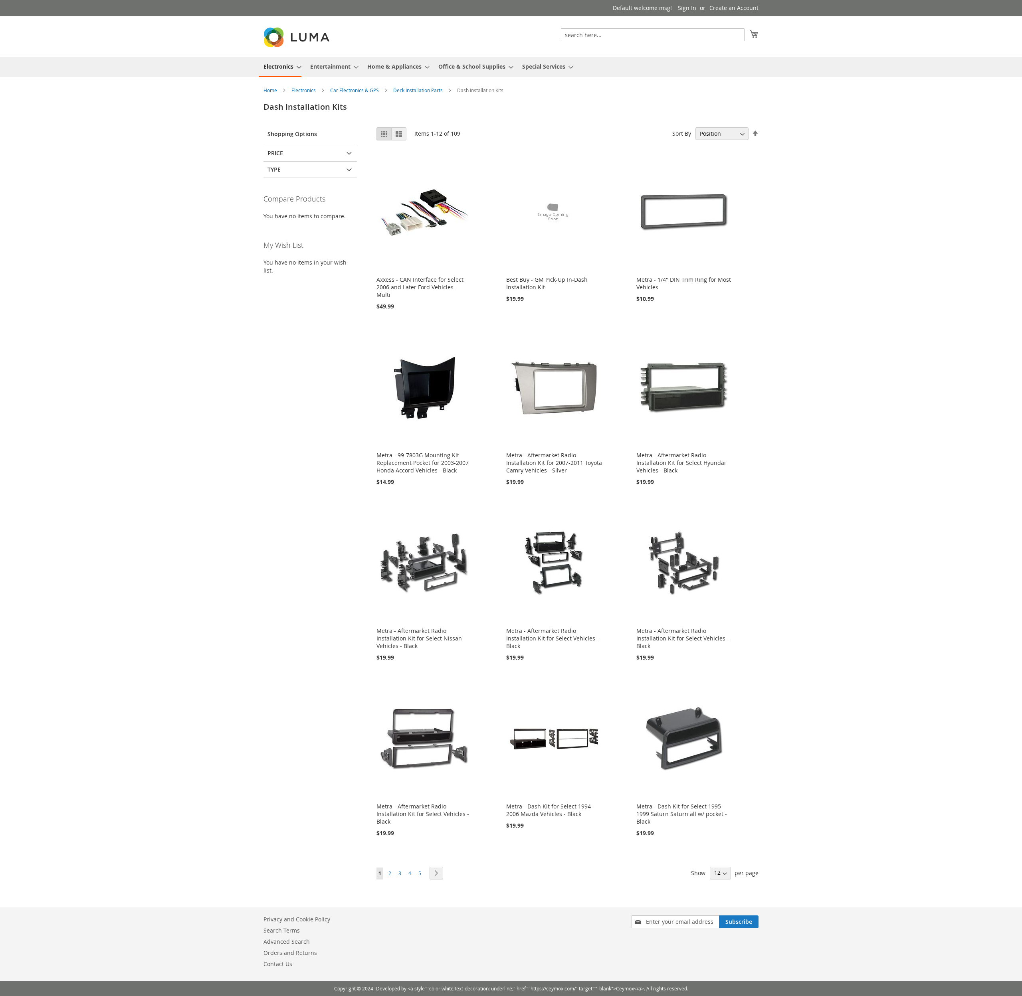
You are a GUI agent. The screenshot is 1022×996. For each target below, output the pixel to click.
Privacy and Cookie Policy (296, 919)
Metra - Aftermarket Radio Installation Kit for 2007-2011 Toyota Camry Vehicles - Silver (554, 462)
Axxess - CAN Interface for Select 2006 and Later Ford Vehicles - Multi (419, 287)
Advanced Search (286, 941)
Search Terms (281, 930)
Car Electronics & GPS (355, 90)
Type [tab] (274, 169)
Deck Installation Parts (418, 90)
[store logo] (297, 37)
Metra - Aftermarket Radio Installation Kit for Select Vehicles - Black (552, 638)
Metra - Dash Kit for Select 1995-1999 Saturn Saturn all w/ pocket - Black (681, 813)
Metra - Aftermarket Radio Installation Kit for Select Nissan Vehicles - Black (419, 638)
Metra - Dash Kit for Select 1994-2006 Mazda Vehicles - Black (549, 810)
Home (270, 90)
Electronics (304, 90)
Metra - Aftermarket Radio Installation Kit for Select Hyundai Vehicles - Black (681, 462)
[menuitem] (280, 67)
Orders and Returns (290, 952)
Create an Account (734, 8)
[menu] (511, 67)
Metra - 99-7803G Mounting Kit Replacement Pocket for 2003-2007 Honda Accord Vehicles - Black (422, 462)
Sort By (681, 133)
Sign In (687, 8)
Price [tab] (275, 153)
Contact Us (277, 964)
